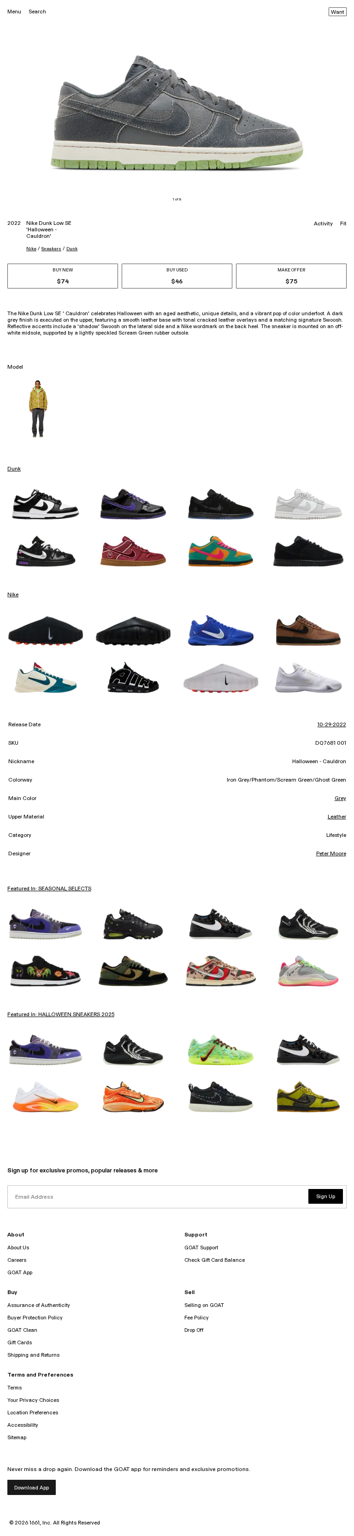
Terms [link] (14, 1387)
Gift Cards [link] (19, 1342)
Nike (31, 249)
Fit (343, 224)
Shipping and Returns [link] (33, 1355)
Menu (14, 11)
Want (337, 12)
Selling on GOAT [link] (204, 1305)
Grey (340, 798)
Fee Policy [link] (196, 1317)
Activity (323, 224)
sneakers (51, 249)
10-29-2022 (332, 725)
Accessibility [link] (22, 1425)
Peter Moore (331, 854)
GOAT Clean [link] (22, 1330)
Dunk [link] (14, 469)
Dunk (71, 249)
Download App (31, 1487)
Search (37, 11)
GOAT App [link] (19, 1272)
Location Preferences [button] (32, 1412)
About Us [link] (18, 1247)
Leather (337, 817)
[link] (45, 504)
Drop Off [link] (193, 1330)
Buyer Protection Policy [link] (35, 1317)
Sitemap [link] (16, 1437)
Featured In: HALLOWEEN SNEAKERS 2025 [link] (60, 1015)
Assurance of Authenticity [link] (38, 1305)
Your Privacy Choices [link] (33, 1400)
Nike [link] (12, 595)
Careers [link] (16, 1260)
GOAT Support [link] (201, 1247)
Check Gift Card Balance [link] (214, 1260)
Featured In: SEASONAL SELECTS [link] (49, 889)
